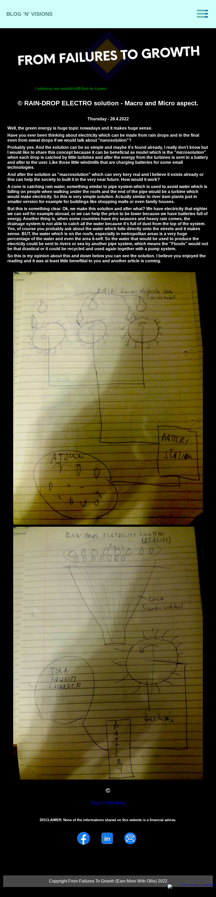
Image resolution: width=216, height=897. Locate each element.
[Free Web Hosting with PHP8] (166, 883)
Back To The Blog (108, 803)
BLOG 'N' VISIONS (29, 14)
